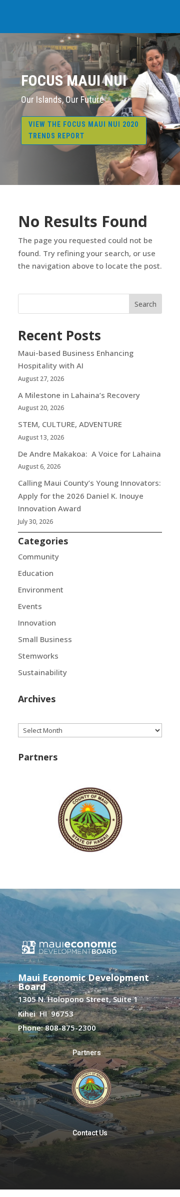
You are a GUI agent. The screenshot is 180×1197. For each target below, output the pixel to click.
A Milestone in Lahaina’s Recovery (79, 395)
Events (30, 606)
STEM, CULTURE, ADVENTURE (70, 424)
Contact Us (90, 1133)
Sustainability (42, 672)
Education (36, 573)
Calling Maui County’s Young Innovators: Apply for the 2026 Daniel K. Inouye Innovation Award (89, 495)
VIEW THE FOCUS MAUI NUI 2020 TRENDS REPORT (83, 130)
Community (38, 556)
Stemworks (38, 656)
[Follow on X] (100, 1162)
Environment (41, 589)
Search (145, 304)
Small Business (45, 639)
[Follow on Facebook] (80, 1162)
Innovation (37, 623)
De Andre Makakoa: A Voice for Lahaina (89, 454)
